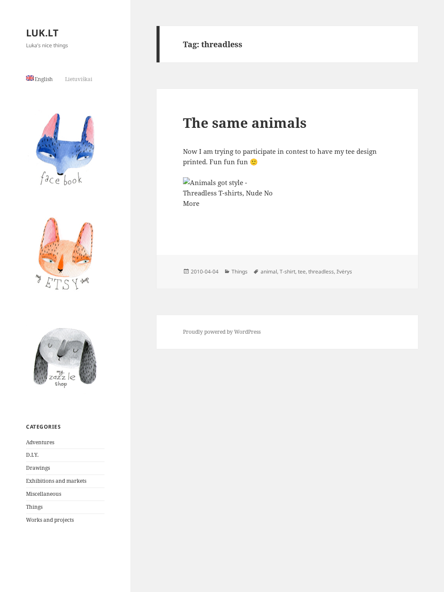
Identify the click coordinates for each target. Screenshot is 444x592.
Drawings (38, 468)
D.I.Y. (32, 455)
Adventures (40, 442)
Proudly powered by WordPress (222, 331)
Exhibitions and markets (56, 481)
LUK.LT (42, 32)
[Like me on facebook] (65, 149)
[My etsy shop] (65, 253)
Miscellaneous (43, 494)
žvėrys (344, 271)
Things (34, 507)
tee (302, 271)
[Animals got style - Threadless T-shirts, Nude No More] (287, 203)
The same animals (245, 123)
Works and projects (50, 520)
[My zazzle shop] (65, 358)
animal (269, 271)
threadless (321, 271)
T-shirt (287, 271)
